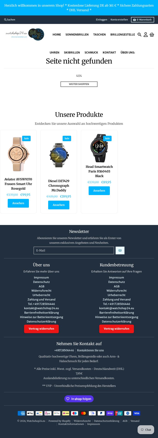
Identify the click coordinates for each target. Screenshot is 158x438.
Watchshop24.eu (36, 420)
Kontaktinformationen (71, 424)
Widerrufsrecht (82, 420)
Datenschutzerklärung (106, 420)
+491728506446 (64, 350)
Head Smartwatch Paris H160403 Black (99, 171)
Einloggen (101, 19)
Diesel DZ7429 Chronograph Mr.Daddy (58, 185)
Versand (135, 420)
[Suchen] (139, 34)
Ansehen (18, 203)
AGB (125, 420)
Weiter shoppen (79, 84)
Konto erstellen (119, 19)
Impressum (93, 424)
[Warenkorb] (152, 34)
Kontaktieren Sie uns (90, 350)
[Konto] (145, 34)
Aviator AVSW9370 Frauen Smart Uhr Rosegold (18, 183)
